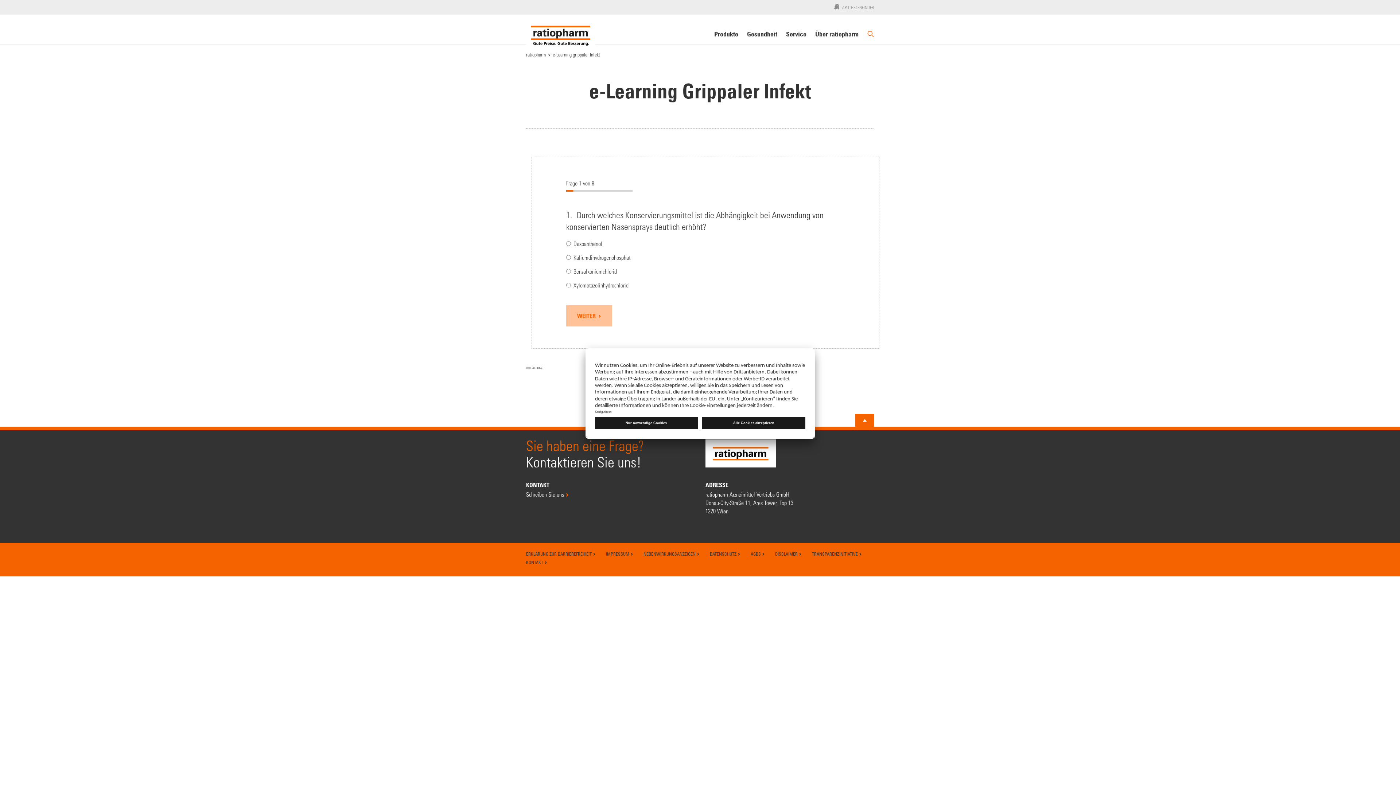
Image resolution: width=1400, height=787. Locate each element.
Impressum (618, 554)
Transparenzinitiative (835, 554)
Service (796, 34)
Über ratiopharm (837, 34)
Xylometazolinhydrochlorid (601, 285)
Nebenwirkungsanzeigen (670, 554)
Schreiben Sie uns (545, 494)
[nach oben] (864, 420)
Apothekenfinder (858, 7)
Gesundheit (762, 34)
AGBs (756, 554)
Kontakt (535, 562)
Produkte (726, 34)
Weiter (587, 316)
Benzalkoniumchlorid (595, 272)
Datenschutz (724, 554)
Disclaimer (787, 554)
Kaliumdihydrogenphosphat (601, 258)
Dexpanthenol (587, 244)
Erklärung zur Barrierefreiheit (559, 554)
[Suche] (870, 37)
